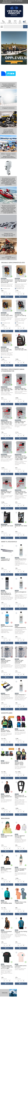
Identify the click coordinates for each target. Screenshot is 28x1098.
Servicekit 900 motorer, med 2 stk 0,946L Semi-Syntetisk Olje (7, 281)
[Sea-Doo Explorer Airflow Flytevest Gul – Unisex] (7, 787)
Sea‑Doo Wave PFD (19, 730)
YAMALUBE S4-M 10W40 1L (7, 526)
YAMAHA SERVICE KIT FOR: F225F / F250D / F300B (6, 493)
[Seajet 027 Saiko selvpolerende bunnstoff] (21, 652)
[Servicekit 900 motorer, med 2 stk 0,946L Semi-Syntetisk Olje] (7, 271)
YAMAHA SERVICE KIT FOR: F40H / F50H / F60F (21, 389)
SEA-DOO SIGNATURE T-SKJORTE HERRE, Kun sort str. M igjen (7, 967)
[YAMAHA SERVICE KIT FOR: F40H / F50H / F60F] (21, 380)
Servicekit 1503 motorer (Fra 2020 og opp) (20, 315)
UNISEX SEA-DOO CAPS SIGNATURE (6, 836)
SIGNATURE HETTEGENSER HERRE (6, 902)
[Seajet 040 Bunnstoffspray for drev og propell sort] (7, 583)
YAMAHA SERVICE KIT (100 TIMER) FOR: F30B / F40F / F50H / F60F (7, 390)
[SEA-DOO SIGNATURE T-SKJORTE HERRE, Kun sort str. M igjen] (7, 957)
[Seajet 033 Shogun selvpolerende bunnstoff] (7, 652)
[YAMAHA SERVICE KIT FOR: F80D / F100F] (21, 413)
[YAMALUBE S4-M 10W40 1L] (7, 517)
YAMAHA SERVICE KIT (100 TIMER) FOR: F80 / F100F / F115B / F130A (6, 423)
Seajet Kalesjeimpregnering (20, 627)
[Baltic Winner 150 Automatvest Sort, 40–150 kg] (21, 787)
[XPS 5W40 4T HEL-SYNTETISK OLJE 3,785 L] (21, 340)
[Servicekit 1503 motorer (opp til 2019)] (7, 306)
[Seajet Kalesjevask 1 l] (21, 686)
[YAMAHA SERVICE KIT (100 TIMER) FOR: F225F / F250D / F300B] (21, 483)
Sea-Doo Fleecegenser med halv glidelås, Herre (20, 870)
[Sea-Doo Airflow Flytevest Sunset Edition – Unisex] (21, 754)
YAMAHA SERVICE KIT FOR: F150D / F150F (6, 456)
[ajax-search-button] (25, 26)
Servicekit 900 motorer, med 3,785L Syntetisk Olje (21, 281)
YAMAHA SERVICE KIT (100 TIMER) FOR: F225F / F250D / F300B (21, 493)
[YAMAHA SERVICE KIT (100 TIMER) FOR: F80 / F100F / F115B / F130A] (7, 413)
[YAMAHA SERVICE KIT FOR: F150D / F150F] (7, 447)
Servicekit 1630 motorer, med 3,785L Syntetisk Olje (6, 350)
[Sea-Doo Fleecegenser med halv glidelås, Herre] (21, 860)
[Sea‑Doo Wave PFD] (21, 722)
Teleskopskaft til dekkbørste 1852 (5, 559)
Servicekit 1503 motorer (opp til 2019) (6, 315)
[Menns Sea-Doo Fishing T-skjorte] (21, 923)
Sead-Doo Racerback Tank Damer (6, 932)
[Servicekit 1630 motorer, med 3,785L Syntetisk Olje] (7, 340)
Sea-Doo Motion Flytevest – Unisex (5, 731)
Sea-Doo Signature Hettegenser (20, 836)
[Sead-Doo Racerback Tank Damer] (7, 923)
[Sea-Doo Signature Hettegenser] (21, 827)
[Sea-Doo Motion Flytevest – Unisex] (7, 722)
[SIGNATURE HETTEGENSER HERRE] (7, 893)
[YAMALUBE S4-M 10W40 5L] (21, 517)
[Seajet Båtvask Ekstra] (21, 550)
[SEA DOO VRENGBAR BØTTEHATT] (7, 860)
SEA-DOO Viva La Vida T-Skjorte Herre (20, 902)
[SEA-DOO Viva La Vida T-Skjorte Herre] (21, 893)
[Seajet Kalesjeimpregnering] (21, 618)
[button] (3, 48)
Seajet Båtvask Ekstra (20, 559)
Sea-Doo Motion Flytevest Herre (5, 763)
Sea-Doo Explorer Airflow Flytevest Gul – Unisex (6, 797)
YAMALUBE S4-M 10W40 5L (21, 526)
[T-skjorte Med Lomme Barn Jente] (21, 957)
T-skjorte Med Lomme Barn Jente (20, 966)
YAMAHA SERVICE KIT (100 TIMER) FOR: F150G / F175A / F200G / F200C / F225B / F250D (21, 457)
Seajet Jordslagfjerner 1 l (20, 592)
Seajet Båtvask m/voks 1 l (7, 627)
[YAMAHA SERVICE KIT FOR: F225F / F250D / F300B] (7, 483)
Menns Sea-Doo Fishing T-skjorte (21, 932)
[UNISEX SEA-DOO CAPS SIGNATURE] (7, 827)
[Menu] (2, 26)
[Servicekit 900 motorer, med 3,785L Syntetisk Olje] (21, 271)
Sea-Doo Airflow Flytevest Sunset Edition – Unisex (19, 763)
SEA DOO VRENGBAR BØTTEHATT (6, 869)
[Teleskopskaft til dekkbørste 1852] (7, 550)
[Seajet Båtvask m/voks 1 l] (7, 618)
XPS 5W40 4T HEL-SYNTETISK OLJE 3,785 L (21, 349)
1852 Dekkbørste (5, 694)
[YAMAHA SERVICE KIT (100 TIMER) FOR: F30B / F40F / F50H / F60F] (7, 380)
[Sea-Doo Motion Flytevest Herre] (7, 754)
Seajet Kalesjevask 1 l (20, 694)
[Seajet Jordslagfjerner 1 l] (21, 583)
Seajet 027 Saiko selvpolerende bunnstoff (19, 662)
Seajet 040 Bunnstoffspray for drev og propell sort (6, 593)
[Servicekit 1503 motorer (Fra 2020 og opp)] (21, 306)
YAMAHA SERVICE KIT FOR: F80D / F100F (20, 422)
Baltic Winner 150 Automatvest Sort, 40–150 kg (21, 797)
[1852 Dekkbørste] (7, 686)
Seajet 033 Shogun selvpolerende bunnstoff (6, 662)
